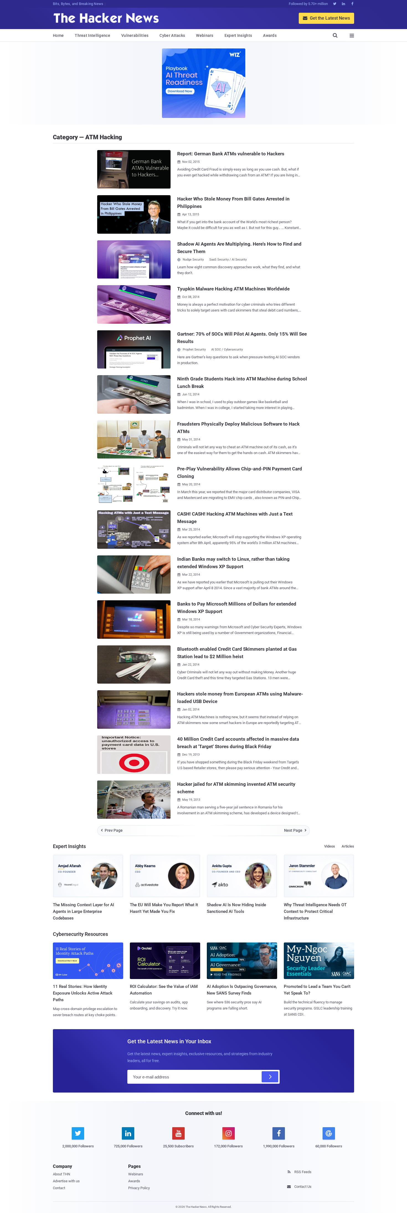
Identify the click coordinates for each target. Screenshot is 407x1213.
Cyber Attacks (172, 35)
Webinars (204, 35)
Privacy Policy (139, 1188)
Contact (59, 1188)
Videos (329, 846)
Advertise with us (66, 1181)
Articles (348, 846)
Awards (270, 35)
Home (58, 35)
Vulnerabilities (135, 35)
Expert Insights (238, 35)
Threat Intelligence (92, 35)
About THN (61, 1174)
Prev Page (112, 830)
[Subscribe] (270, 1076)
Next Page (295, 830)
